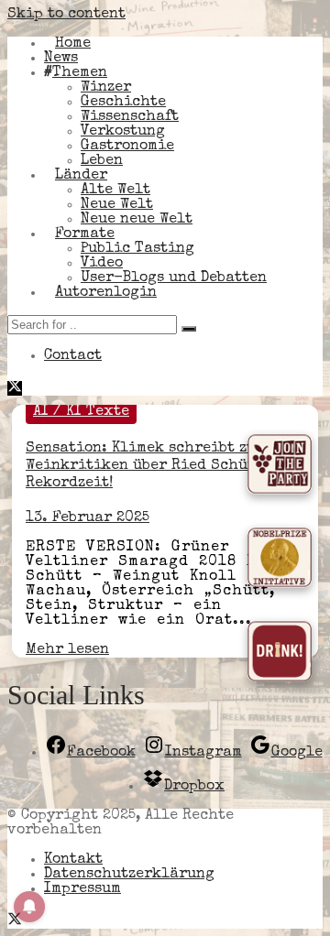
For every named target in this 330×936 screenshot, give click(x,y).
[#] (14, 921)
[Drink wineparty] (280, 655)
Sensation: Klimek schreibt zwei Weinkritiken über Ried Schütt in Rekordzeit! (155, 466)
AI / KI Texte (81, 412)
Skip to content (66, 14)
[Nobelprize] (280, 562)
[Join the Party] (280, 468)
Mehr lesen (67, 650)
